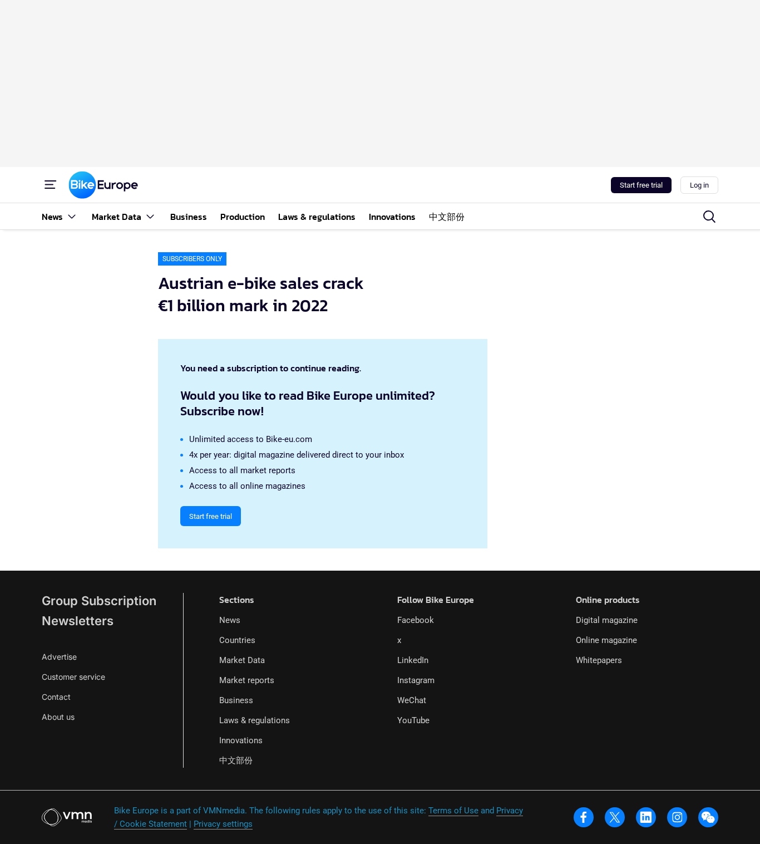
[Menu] (51, 185)
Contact (56, 696)
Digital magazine (607, 620)
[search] (709, 216)
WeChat (411, 700)
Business (236, 700)
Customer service (73, 676)
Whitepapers (599, 660)
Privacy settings (223, 824)
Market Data (242, 660)
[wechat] (708, 817)
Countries (237, 640)
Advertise (59, 656)
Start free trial (641, 185)
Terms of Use (453, 811)
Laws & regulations (254, 720)
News (229, 620)
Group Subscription (99, 600)
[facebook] (584, 817)
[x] (615, 817)
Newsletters (77, 621)
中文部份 (236, 760)
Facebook (415, 620)
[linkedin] (646, 817)
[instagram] (677, 817)
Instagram (416, 680)
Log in (699, 185)
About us (58, 717)
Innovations (241, 740)
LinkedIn (412, 660)
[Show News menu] (71, 216)
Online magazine (606, 640)
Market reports (246, 680)
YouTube (413, 720)
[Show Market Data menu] (150, 216)
